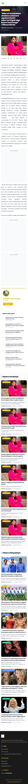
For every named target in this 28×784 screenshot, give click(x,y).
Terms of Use (4, 751)
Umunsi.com (4, 761)
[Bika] (24, 58)
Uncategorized (5, 10)
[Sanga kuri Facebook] (8, 58)
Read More (7, 304)
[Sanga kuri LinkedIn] (17, 58)
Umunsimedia (4, 763)
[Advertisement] (14, 166)
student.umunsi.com (6, 766)
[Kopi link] (20, 58)
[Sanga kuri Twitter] (11, 58)
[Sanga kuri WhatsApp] (14, 58)
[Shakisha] (25, 3)
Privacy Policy (4, 749)
